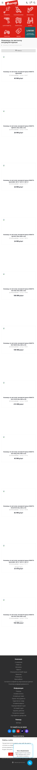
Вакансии (18, 674)
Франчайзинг (18, 679)
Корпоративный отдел (19, 706)
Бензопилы (30, 15)
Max (26, 731)
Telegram (13, 731)
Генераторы (18, 25)
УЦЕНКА (18, 36)
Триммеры (7, 15)
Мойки (30, 25)
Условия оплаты (18, 693)
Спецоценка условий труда (18, 672)
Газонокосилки (18, 15)
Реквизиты (18, 677)
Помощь (18, 691)
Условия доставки (18, 696)
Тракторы (7, 36)
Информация (18, 688)
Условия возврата (18, 703)
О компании (18, 662)
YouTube (18, 731)
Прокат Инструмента (18, 698)
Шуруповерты (7, 25)
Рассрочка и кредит (18, 713)
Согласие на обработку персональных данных (18, 681)
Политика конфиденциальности (19, 684)
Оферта (18, 669)
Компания (18, 659)
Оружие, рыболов (18, 710)
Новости (18, 664)
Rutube (22, 731)
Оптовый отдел (18, 708)
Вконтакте (9, 731)
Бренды (18, 722)
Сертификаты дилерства (18, 715)
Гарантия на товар (18, 701)
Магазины (18, 667)
